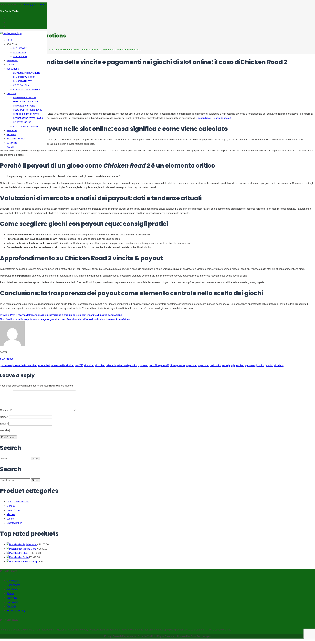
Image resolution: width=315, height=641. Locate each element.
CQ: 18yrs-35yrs (22, 122)
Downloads (13, 602)
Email (4, 423)
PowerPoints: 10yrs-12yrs (27, 110)
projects (12, 130)
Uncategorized (14, 522)
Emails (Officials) (16, 610)
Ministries (12, 60)
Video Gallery (21, 85)
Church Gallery (22, 81)
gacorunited (6, 365)
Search (35, 480)
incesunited (44, 365)
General (11, 505)
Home (9, 40)
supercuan (191, 365)
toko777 (79, 365)
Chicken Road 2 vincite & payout (213, 118)
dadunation (215, 365)
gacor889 (154, 365)
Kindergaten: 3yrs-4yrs (26, 101)
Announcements (16, 138)
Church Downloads (24, 77)
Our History (20, 48)
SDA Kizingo (6, 358)
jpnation (260, 365)
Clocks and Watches (18, 501)
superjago (227, 365)
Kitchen (11, 514)
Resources (13, 69)
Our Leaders (20, 56)
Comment (6, 410)
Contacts (12, 143)
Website (4, 430)
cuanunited (19, 365)
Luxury (10, 518)
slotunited (89, 365)
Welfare (11, 134)
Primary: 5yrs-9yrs (24, 106)
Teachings (12, 597)
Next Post (65, 319)
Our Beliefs (19, 52)
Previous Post (61, 315)
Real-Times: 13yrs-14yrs (26, 114)
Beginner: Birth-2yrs (24, 97)
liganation (132, 365)
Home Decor (13, 510)
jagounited (238, 365)
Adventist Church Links (26, 89)
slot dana (279, 365)
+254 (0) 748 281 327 (35, 4)
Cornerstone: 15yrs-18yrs (28, 118)
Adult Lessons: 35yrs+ (26, 126)
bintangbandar (177, 365)
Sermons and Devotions (26, 73)
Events (11, 64)
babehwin (111, 365)
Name (4, 416)
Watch (10, 147)
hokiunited (68, 365)
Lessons (11, 93)
